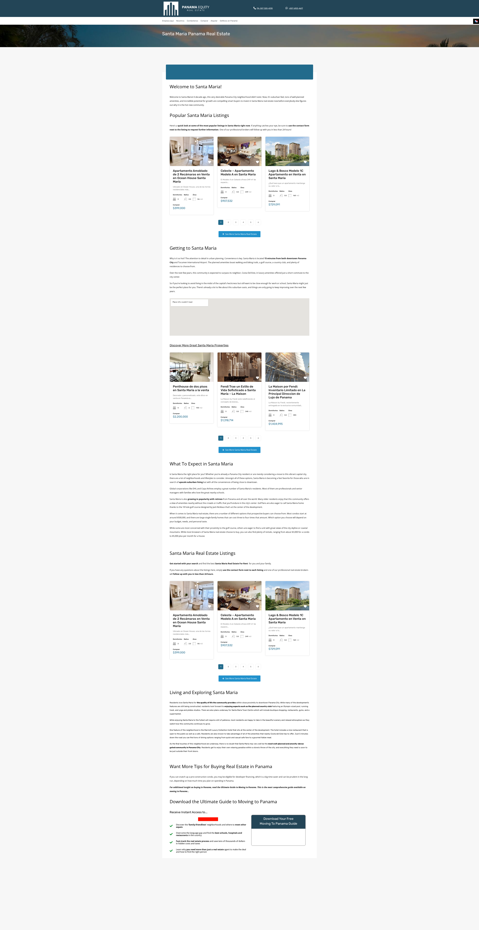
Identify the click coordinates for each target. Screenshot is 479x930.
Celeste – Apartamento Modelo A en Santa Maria (238, 172)
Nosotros (180, 21)
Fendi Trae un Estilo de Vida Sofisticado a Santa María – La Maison (238, 390)
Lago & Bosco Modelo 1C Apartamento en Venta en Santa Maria (287, 174)
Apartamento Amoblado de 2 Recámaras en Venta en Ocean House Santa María (191, 176)
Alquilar (214, 21)
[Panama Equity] (186, 8)
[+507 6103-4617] (286, 8)
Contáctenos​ (192, 21)
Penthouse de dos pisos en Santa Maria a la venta (191, 388)
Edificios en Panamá (228, 21)
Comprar (204, 21)
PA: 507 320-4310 (265, 8)
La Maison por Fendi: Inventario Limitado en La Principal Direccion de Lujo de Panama (287, 392)
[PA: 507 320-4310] (254, 8)
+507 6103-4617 (296, 8)
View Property (192, 160)
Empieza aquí (168, 21)
